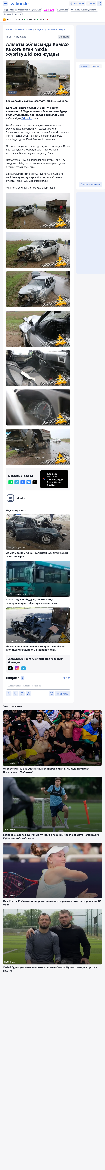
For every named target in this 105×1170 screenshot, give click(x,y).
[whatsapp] (10, 482)
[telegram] (16, 482)
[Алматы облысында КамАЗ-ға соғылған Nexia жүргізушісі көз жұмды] (38, 211)
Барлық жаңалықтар (24, 29)
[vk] (28, 482)
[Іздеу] (99, 3)
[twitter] (34, 482)
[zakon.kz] (20, 3)
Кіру (68, 677)
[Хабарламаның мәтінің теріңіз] (38, 686)
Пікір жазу (62, 693)
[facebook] (22, 482)
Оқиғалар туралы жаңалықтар (51, 29)
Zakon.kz (26, 118)
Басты (9, 29)
